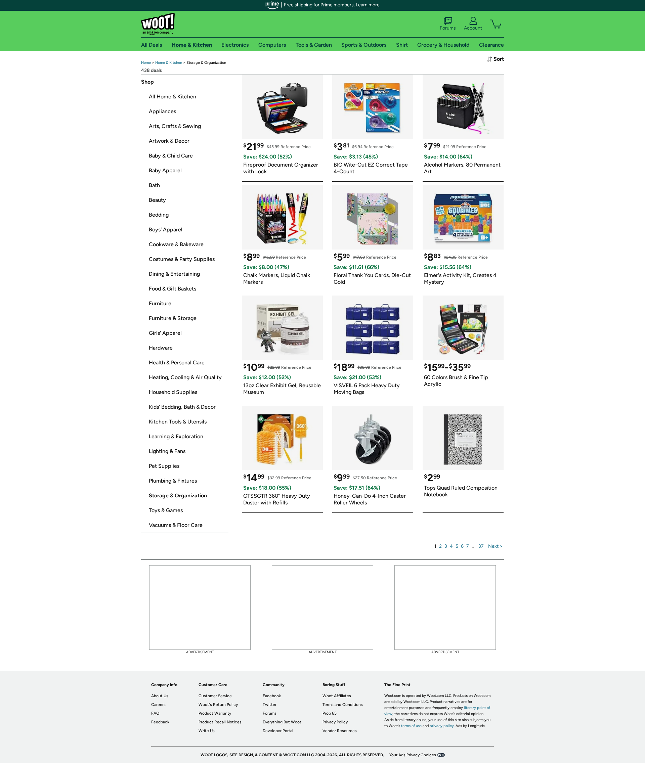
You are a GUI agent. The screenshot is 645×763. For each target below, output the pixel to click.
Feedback (160, 722)
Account (473, 28)
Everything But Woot (282, 722)
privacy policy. (442, 726)
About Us (159, 695)
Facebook (272, 695)
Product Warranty (215, 713)
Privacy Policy (335, 722)
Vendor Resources (339, 730)
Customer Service (215, 695)
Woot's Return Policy (218, 704)
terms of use (411, 726)
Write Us (207, 730)
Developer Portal (278, 730)
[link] (146, 62)
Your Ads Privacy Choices (412, 755)
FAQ (155, 713)
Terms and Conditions (342, 704)
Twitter (269, 704)
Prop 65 (329, 713)
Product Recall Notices (220, 722)
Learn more (368, 5)
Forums (448, 28)
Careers (158, 704)
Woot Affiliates (336, 695)
